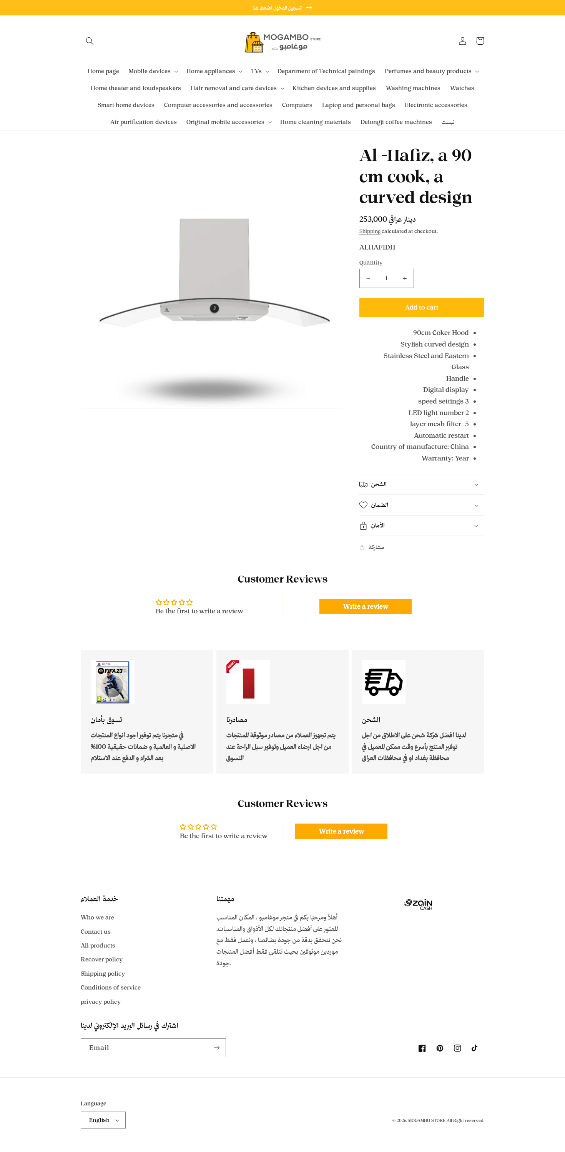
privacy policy (101, 1001)
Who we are (97, 917)
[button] (89, 41)
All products (98, 945)
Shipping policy (103, 973)
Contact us (96, 931)
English (99, 1120)
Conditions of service (111, 987)
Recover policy (102, 959)
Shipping (370, 231)
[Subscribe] (217, 1047)
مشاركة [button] (376, 547)
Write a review (365, 606)
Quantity (371, 262)
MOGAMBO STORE (426, 1120)
